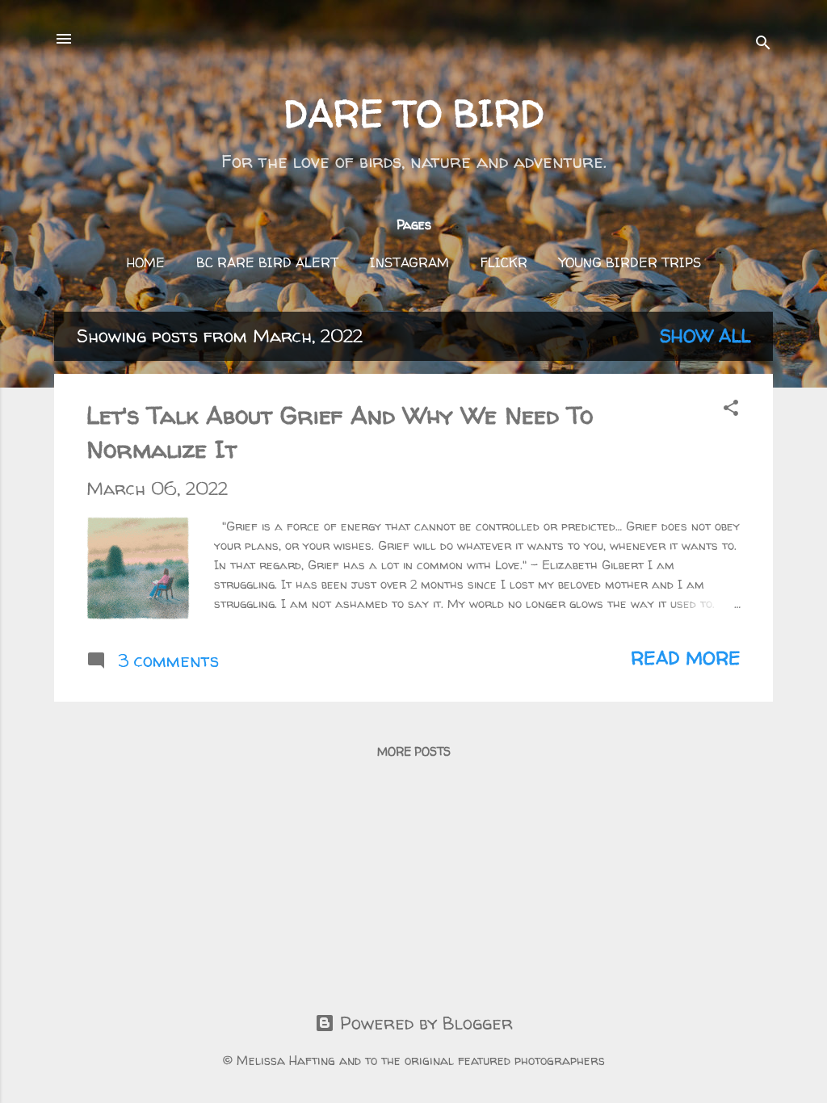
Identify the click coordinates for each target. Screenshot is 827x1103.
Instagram (409, 262)
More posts (414, 751)
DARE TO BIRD (413, 113)
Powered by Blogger (423, 1023)
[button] (731, 409)
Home (146, 262)
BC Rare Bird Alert (267, 262)
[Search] (763, 44)
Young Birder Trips (630, 262)
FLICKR (504, 262)
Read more (686, 658)
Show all (705, 336)
